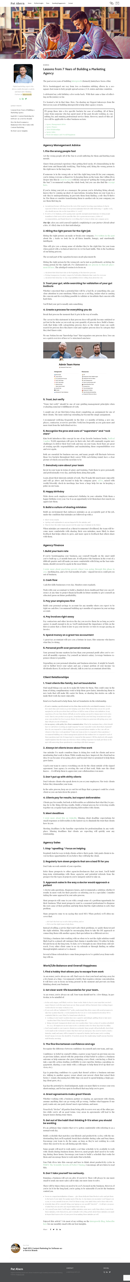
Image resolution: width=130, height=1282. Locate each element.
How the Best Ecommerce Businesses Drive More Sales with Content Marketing (22, 124)
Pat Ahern (18, 3)
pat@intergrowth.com (73, 1272)
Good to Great (66, 179)
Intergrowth (77, 81)
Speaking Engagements (58, 3)
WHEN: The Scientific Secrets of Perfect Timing (64, 1165)
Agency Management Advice (56, 124)
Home (29, 3)
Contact (70, 3)
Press (47, 3)
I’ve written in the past (105, 235)
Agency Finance (51, 127)
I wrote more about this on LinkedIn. (60, 818)
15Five (100, 480)
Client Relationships (53, 129)
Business (46, 65)
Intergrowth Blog (97, 1221)
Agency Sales (50, 132)
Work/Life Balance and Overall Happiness (60, 135)
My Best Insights (38, 3)
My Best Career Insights (19, 131)
